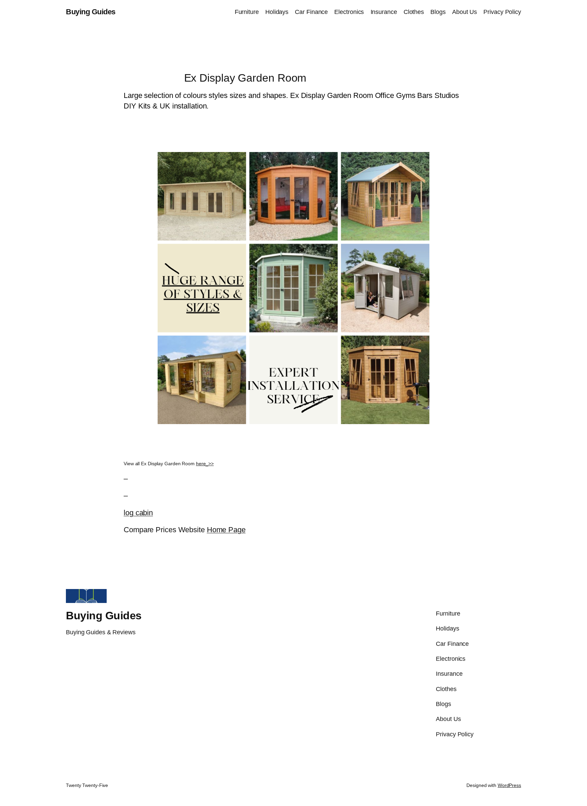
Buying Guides (90, 11)
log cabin (138, 512)
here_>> (205, 463)
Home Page (226, 529)
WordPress (509, 785)
